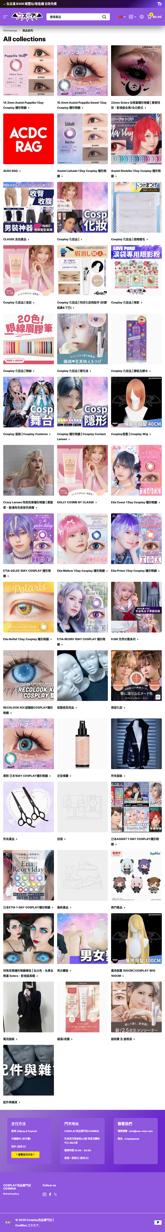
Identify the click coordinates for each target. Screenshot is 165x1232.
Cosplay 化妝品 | (68, 239)
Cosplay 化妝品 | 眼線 (17, 370)
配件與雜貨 (10, 1102)
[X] (55, 1194)
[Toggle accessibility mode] (159, 4)
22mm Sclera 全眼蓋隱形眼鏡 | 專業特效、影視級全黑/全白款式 (135, 105)
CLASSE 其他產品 (15, 239)
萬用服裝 (9, 1039)
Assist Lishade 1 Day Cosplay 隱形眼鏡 (81, 173)
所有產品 (9, 839)
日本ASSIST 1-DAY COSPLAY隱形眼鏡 (135, 841)
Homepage (10, 30)
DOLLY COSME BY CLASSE (76, 502)
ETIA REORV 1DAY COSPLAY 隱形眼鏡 (81, 641)
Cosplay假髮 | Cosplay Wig (130, 434)
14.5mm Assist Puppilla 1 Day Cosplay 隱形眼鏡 (23, 105)
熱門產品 (117, 907)
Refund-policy (11, 1193)
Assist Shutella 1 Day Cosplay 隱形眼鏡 (136, 173)
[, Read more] (132, 16)
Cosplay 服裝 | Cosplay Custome (25, 434)
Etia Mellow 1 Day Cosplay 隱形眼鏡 (81, 570)
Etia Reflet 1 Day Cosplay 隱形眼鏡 (26, 639)
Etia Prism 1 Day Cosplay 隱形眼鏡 (134, 570)
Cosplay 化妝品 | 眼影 (125, 302)
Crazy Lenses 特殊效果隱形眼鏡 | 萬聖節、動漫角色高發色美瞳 (28, 504)
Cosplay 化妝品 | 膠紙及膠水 (129, 370)
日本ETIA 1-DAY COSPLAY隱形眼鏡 (27, 907)
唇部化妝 (117, 707)
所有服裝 (117, 775)
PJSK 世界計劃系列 (123, 639)
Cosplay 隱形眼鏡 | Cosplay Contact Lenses (81, 436)
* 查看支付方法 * (25, 1154)
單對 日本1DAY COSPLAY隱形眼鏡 (25, 775)
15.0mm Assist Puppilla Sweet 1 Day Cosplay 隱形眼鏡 (82, 105)
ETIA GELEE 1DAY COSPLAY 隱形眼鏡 (27, 573)
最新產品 (63, 907)
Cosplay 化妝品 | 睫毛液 (73, 370)
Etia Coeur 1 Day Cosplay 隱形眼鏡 (134, 502)
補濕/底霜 (63, 1039)
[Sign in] (141, 16)
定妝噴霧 (63, 775)
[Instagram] (44, 1194)
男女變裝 (63, 970)
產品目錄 (5, 17)
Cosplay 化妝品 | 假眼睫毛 (128, 239)
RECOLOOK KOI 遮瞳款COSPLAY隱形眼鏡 (28, 710)
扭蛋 (60, 839)
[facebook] (50, 1194)
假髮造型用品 (66, 707)
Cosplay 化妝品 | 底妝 (17, 302)
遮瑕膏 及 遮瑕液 (122, 1039)
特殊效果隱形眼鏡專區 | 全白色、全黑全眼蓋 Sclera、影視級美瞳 (28, 973)
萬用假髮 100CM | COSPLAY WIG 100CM (133, 973)
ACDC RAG (11, 170)
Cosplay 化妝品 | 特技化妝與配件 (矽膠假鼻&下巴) (82, 305)
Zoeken (104, 16)
